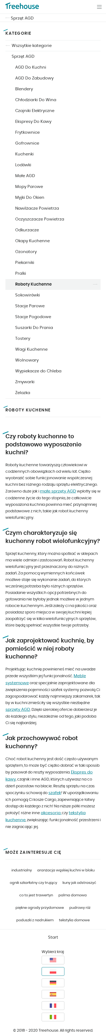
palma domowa (72, 895)
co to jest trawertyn (36, 895)
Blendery (24, 89)
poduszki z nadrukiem (35, 920)
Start (53, 937)
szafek (54, 793)
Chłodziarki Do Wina (35, 100)
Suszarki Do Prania (34, 328)
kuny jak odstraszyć (79, 883)
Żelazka (22, 393)
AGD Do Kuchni (30, 67)
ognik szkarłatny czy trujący (33, 883)
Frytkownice (27, 132)
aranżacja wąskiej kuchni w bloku (66, 870)
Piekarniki (24, 263)
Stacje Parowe (30, 306)
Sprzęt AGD (22, 18)
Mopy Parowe (29, 187)
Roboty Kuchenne (33, 284)
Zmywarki (25, 382)
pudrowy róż (80, 908)
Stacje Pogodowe (33, 317)
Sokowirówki (27, 295)
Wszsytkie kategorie (32, 46)
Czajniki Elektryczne (34, 111)
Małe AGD (25, 176)
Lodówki (23, 165)
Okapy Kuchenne (32, 241)
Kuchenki (24, 154)
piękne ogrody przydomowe (39, 908)
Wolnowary (27, 360)
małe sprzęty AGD (58, 491)
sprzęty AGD (17, 710)
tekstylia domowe (74, 920)
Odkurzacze (27, 230)
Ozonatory (26, 252)
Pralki (20, 273)
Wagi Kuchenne (31, 349)
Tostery (22, 339)
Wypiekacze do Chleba (38, 371)
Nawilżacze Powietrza (37, 208)
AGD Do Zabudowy (34, 78)
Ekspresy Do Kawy (33, 122)
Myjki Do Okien (29, 198)
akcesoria (51, 813)
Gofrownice (27, 143)
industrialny (21, 870)
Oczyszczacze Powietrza (39, 219)
